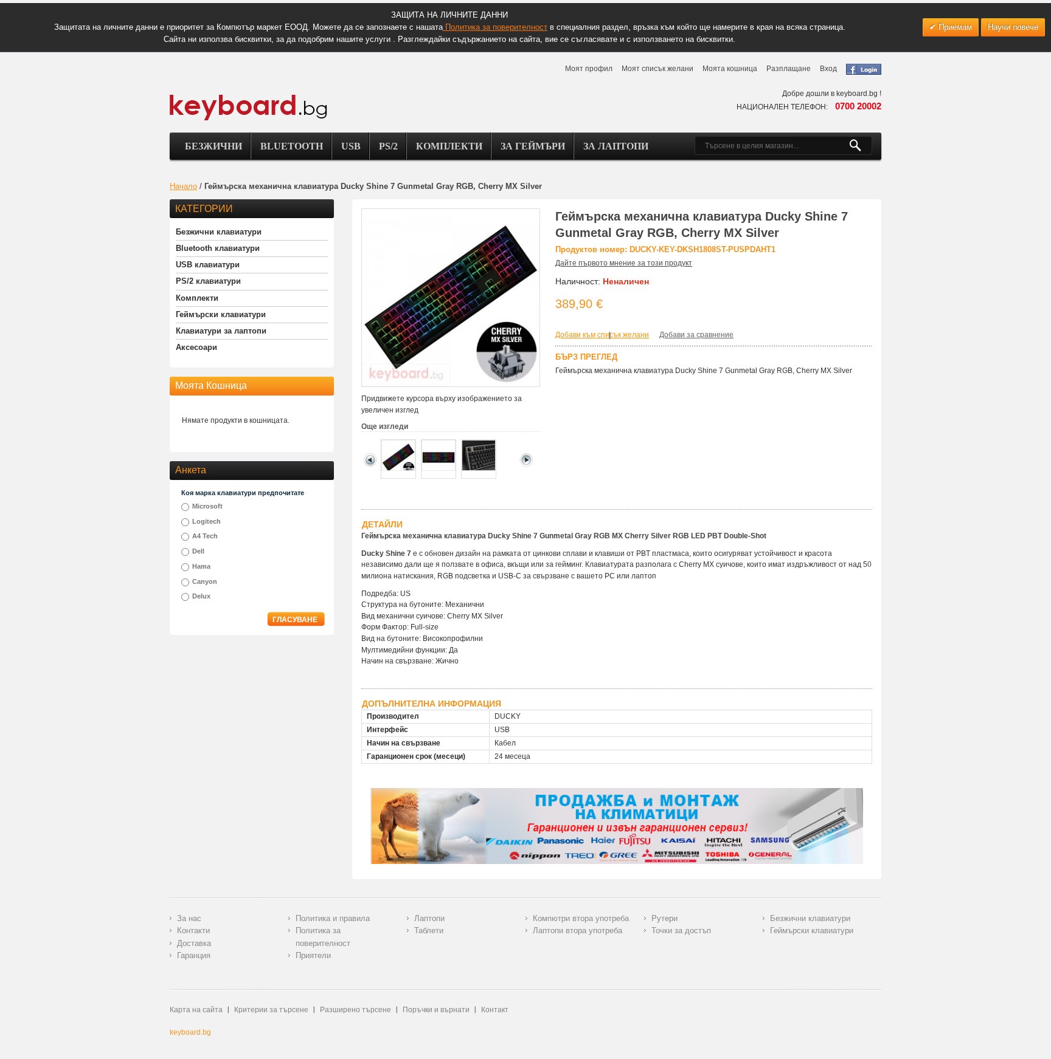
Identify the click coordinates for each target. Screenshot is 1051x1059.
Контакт (494, 1010)
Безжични (213, 146)
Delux (201, 596)
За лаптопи (615, 146)
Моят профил (588, 68)
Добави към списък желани (602, 335)
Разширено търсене (355, 1010)
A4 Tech (205, 536)
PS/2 (388, 146)
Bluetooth (291, 146)
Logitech (206, 521)
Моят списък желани (657, 68)
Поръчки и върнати (436, 1010)
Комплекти (449, 146)
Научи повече (1013, 27)
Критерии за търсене (271, 1010)
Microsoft (207, 506)
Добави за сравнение (696, 335)
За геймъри (533, 146)
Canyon (204, 581)
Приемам (954, 27)
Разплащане (788, 68)
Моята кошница (729, 68)
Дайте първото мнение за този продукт (623, 263)
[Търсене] (860, 146)
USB (351, 146)
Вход (828, 68)
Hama (201, 566)
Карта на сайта (196, 1010)
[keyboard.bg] (249, 97)
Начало (183, 186)
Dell (198, 551)
